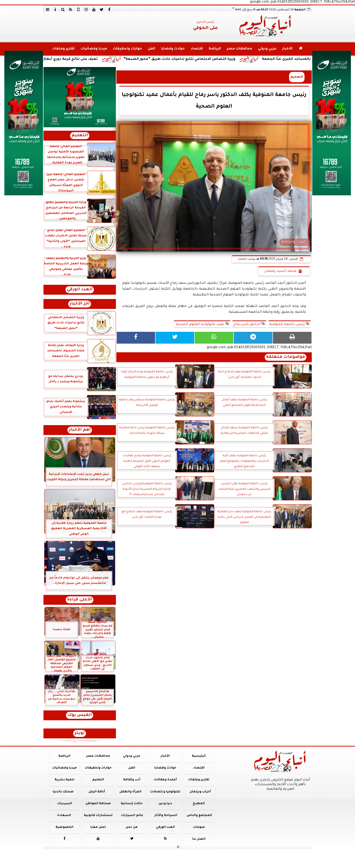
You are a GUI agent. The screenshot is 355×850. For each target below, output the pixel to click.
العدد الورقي (79, 289)
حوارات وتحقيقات (127, 49)
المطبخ (199, 803)
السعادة (64, 815)
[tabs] (47, 9)
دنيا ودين (165, 803)
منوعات (199, 827)
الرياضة (214, 49)
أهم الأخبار (80, 430)
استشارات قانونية (98, 815)
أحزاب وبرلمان (200, 792)
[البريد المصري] (79, 97)
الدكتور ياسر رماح (247, 324)
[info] (55, 9)
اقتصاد (196, 49)
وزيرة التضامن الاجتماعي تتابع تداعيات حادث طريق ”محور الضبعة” (225, 59)
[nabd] (78, 9)
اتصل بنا (198, 839)
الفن (151, 49)
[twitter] (102, 9)
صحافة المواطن (98, 803)
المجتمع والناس (199, 815)
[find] (63, 9)
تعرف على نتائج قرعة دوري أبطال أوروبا (110, 59)
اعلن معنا (98, 827)
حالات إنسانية (131, 803)
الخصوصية (64, 827)
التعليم (297, 77)
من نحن (132, 827)
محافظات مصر (239, 49)
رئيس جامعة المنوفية (287, 324)
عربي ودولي (267, 49)
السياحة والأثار (165, 815)
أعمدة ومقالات (165, 780)
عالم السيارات (132, 815)
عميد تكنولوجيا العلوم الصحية (200, 324)
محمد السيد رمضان (280, 271)
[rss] (71, 9)
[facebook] (109, 9)
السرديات (64, 803)
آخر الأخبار (80, 304)
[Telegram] (253, 338)
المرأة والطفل (130, 792)
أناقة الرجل (96, 792)
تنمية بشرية (64, 780)
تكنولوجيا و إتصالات (165, 792)
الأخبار (287, 49)
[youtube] (94, 9)
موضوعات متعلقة (285, 357)
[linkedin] (86, 9)
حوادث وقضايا (173, 49)
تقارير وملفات (63, 49)
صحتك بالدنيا (63, 792)
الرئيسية (199, 756)
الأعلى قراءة (79, 600)
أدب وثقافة (131, 780)
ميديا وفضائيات (93, 49)
